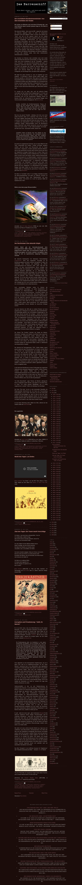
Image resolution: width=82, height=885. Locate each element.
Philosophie (52, 686)
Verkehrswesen (53, 750)
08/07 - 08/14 (56, 436)
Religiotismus (53, 708)
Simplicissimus (18, 779)
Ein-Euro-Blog (53, 315)
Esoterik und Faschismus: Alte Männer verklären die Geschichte (42, 868)
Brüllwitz (52, 560)
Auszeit (51, 551)
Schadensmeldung (54, 355)
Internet (51, 628)
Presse (51, 693)
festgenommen (18, 260)
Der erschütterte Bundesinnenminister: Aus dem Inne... (59, 446)
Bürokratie (52, 563)
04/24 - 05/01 (56, 486)
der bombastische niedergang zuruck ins (58, 208)
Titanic (51, 362)
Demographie (53, 574)
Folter (51, 604)
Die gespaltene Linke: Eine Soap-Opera (42, 852)
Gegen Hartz (53, 325)
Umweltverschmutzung (55, 741)
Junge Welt (52, 333)
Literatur (52, 659)
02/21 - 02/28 (56, 505)
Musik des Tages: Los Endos (24, 456)
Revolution (52, 712)
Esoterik (52, 587)
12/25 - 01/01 (56, 394)
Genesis (34, 482)
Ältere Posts (44, 793)
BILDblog (52, 298)
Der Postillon (53, 305)
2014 (52, 524)
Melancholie (52, 668)
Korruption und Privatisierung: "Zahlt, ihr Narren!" (29, 623)
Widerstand (52, 757)
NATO (51, 673)
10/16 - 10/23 (56, 415)
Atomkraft (52, 547)
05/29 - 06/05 (56, 475)
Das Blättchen (53, 304)
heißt (40, 99)
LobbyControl (53, 338)
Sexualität (52, 719)
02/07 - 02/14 (56, 509)
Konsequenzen (53, 644)
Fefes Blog (52, 316)
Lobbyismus (52, 660)
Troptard (57, 244)
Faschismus (52, 591)
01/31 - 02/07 (56, 511)
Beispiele (42, 713)
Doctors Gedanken (54, 309)
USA (51, 743)
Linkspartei (52, 657)
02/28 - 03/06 (56, 503)
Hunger (51, 626)
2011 (52, 530)
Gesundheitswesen (54, 611)
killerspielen (24, 170)
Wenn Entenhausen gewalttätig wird (42, 822)
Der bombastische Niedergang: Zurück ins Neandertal (42, 876)
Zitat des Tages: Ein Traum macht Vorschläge (30, 531)
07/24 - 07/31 (56, 440)
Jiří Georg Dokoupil (27, 226)
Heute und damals (22, 233)
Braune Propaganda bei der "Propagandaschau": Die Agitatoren (43, 861)
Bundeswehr (52, 562)
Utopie (51, 745)
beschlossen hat (27, 638)
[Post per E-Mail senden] (24, 231)
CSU (51, 569)
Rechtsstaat (34, 448)
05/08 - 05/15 (56, 482)
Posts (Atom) (23, 796)
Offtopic (51, 679)
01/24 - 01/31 (56, 513)
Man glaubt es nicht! (54, 342)
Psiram (51, 351)
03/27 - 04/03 (56, 494)
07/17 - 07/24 (56, 442)
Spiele (51, 728)
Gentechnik (52, 609)
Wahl (51, 754)
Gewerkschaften (53, 613)
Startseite (31, 793)
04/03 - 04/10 (56, 492)
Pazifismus (52, 684)
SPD (51, 726)
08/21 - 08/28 (56, 432)
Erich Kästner (18, 568)
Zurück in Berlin (53, 367)
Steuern (51, 732)
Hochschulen (53, 624)
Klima (51, 642)
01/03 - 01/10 (56, 519)
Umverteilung (53, 739)
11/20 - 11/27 (56, 405)
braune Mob (26, 404)
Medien (42, 233)
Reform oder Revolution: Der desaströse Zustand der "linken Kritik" (42, 837)
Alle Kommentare (56, 28)
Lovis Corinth (25, 439)
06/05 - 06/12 (56, 473)
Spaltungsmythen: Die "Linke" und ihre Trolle (42, 807)
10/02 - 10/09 (56, 419)
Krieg (51, 648)
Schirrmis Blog (53, 356)
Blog (51, 556)
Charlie (26, 443)
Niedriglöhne (52, 677)
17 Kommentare (19, 444)
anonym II (57, 262)
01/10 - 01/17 (56, 517)
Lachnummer (53, 651)
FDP (51, 593)
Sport (51, 730)
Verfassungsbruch (54, 746)
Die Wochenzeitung (54, 307)
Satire (40, 448)
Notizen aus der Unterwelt (56, 347)
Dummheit (33, 232)
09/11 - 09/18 (56, 425)
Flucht (51, 602)
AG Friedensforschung (55, 291)
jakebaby (57, 235)
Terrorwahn (52, 735)
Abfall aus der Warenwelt (55, 289)
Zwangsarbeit (53, 763)
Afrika (51, 542)
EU (50, 589)
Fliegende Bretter (54, 320)
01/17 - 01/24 (56, 515)
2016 (52, 392)
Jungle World (53, 334)
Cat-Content (52, 565)
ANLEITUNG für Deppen (55, 374)
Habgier (31, 785)
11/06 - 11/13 (56, 409)
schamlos (33, 634)
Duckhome (52, 311)
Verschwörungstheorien (55, 752)
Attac (51, 293)
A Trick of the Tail (42, 482)
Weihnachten (53, 756)
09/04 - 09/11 (56, 428)
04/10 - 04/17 (56, 490)
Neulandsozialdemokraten (56, 381)
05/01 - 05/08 (56, 484)
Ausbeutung (29, 784)
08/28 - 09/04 (56, 430)
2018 (52, 388)
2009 (52, 534)
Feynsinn (52, 318)
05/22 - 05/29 (56, 477)
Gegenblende (53, 327)
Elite (16, 233)
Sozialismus (52, 723)
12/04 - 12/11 (56, 400)
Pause (51, 682)
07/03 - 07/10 (56, 465)
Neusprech (52, 345)
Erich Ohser (26, 570)
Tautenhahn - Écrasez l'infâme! (57, 358)
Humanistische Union (55, 331)
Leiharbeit (52, 655)
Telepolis (52, 360)
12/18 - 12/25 (56, 396)
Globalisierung (53, 615)
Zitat (51, 761)
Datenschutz (53, 571)
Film (51, 598)
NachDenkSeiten (54, 344)
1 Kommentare (18, 522)
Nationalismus (53, 671)
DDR (51, 573)
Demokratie (22, 232)
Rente (51, 710)
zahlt (39, 749)
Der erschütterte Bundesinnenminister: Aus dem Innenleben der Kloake (29, 19)
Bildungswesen (31, 446)
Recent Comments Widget (62, 283)
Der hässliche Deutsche (42, 846)
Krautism (52, 336)
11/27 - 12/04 (56, 402)
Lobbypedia (52, 340)
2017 (52, 390)
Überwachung (53, 737)
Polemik (52, 688)
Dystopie (38, 232)
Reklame (52, 704)
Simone (56, 197)
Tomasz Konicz (53, 364)
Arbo (56, 206)
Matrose (57, 253)
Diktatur (28, 232)
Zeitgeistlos (52, 366)
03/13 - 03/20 (56, 498)
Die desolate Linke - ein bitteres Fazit (42, 816)
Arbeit (20, 446)
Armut (24, 446)
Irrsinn (30, 233)
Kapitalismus (36, 233)
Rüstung (52, 713)
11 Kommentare (19, 783)
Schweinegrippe (53, 717)
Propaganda (36, 235)
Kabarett (52, 635)
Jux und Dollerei (53, 633)
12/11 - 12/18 (56, 398)
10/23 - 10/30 (56, 413)
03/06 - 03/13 (56, 500)
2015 (52, 522)
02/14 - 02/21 (56, 507)
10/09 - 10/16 (56, 417)
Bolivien (51, 558)
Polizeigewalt (53, 690)
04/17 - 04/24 (56, 488)
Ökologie (52, 681)
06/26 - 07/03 (56, 467)
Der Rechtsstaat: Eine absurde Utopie (27, 243)
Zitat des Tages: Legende (42, 829)
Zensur (51, 759)
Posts (53, 25)
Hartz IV (52, 620)
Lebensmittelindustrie (55, 653)
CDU (51, 567)
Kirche (51, 640)
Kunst (51, 649)
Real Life (52, 701)
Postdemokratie (28, 235)
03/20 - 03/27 (56, 496)
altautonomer (58, 149)
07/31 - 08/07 (56, 438)
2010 (52, 532)
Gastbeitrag (52, 606)
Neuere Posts (18, 793)
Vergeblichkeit (27, 236)
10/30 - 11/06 (56, 411)
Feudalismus (53, 596)
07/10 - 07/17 (56, 463)
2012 (52, 528)
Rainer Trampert (53, 353)
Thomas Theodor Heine (31, 777)
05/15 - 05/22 (56, 480)
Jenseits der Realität (54, 379)
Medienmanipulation (54, 666)
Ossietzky (52, 349)
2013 (52, 526)
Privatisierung (53, 695)
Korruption (30, 786)
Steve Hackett (18, 480)
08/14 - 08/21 (56, 434)
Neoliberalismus (19, 235)
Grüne (51, 617)
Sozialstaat (52, 725)
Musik (20, 524)
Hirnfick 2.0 (52, 329)
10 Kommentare (19, 231)
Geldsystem (52, 607)
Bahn (51, 552)
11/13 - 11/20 (56, 407)
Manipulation (53, 662)
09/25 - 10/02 (56, 421)
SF (50, 721)
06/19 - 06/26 (56, 469)
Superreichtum (19, 236)
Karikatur (52, 639)
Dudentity (52, 313)
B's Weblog (52, 297)
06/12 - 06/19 (56, 471)
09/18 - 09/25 (56, 423)
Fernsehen (52, 595)
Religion (51, 706)
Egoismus (44, 232)
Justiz (51, 631)
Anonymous (57, 167)
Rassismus (52, 699)
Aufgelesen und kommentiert (56, 295)
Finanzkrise (52, 600)
